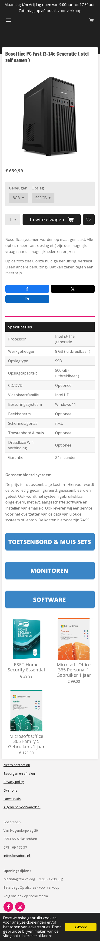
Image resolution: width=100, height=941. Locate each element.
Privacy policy (13, 782)
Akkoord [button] (80, 927)
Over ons (10, 790)
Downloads (12, 798)
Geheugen (18, 188)
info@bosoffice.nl (17, 855)
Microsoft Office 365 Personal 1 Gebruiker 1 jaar (74, 670)
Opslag (38, 188)
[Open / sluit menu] (8, 20)
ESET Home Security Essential (26, 667)
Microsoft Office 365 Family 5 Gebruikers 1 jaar (26, 741)
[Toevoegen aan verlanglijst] (89, 219)
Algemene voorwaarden (21, 807)
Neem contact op (16, 765)
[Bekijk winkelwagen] (91, 20)
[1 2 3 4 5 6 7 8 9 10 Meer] (12, 219)
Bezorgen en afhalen (19, 773)
